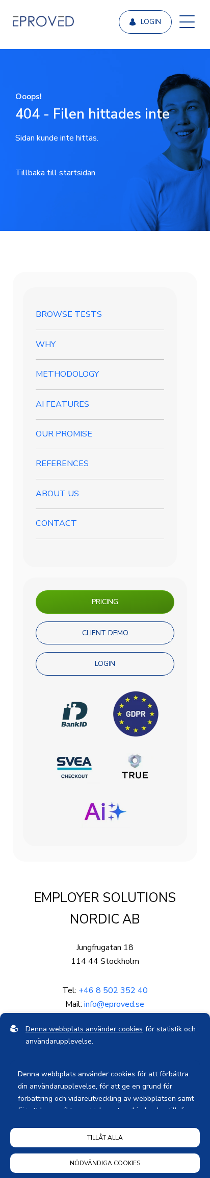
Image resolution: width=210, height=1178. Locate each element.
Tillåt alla (105, 1138)
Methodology (67, 374)
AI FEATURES (62, 404)
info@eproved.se (114, 1004)
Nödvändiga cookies (105, 1163)
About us (57, 493)
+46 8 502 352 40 (113, 990)
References (62, 463)
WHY (46, 344)
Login (151, 22)
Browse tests (69, 314)
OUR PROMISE (64, 434)
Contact (56, 523)
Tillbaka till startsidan (55, 172)
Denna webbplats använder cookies (84, 1029)
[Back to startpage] (43, 22)
